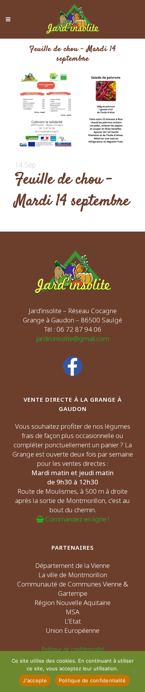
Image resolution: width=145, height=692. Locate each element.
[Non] (135, 671)
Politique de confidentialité (72, 649)
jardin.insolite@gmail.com (72, 338)
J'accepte (35, 680)
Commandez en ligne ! (76, 519)
